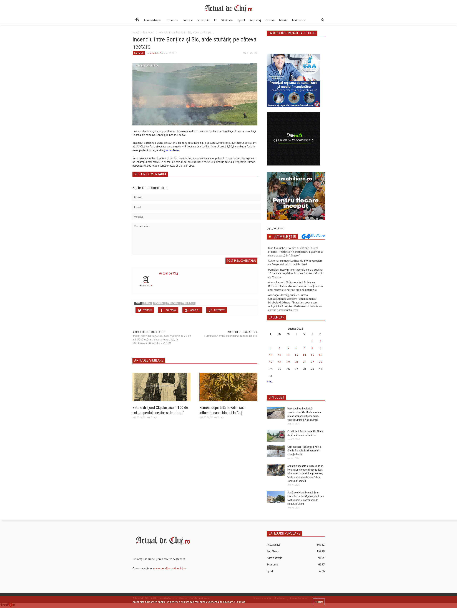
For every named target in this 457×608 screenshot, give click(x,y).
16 (320, 355)
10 (270, 355)
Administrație (152, 20)
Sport (241, 20)
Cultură (270, 20)
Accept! (319, 601)
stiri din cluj (188, 303)
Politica (187, 20)
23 (320, 362)
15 (312, 355)
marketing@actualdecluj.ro (169, 568)
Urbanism (171, 20)
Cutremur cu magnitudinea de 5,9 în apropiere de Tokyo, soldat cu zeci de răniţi (295, 262)
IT (215, 20)
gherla (147, 303)
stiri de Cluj (172, 303)
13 (296, 355)
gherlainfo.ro (171, 150)
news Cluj (158, 303)
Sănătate (227, 20)
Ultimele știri (285, 236)
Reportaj (255, 20)
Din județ (148, 32)
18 (279, 362)
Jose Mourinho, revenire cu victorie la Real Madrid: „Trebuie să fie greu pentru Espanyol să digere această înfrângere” (295, 251)
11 (279, 355)
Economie (203, 20)
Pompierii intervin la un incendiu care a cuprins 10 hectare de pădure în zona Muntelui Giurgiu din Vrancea (295, 273)
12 (288, 355)
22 (312, 362)
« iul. (269, 381)
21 (304, 362)
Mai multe (298, 20)
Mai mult (239, 602)
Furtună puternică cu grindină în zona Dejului (230, 335)
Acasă (135, 32)
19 (288, 362)
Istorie (283, 20)
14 (304, 355)
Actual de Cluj (156, 53)
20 (296, 362)
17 (270, 362)
